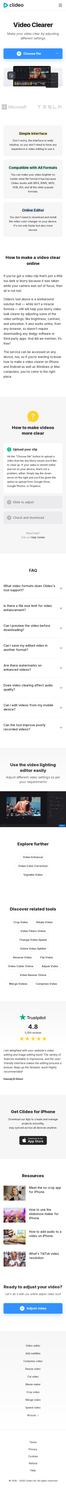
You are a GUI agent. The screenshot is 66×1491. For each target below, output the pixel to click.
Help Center (38, 537)
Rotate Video (44, 922)
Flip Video (46, 957)
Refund (33, 1463)
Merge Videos (18, 983)
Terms (33, 1442)
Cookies (33, 1456)
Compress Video (46, 983)
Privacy (33, 1449)
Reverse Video (22, 957)
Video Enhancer (33, 857)
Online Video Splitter (33, 948)
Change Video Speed (33, 939)
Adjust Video (50, 966)
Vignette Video (33, 874)
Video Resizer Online (33, 975)
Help (33, 1470)
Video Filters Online (33, 931)
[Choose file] (57, 53)
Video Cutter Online (20, 966)
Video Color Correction (33, 866)
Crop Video (20, 922)
